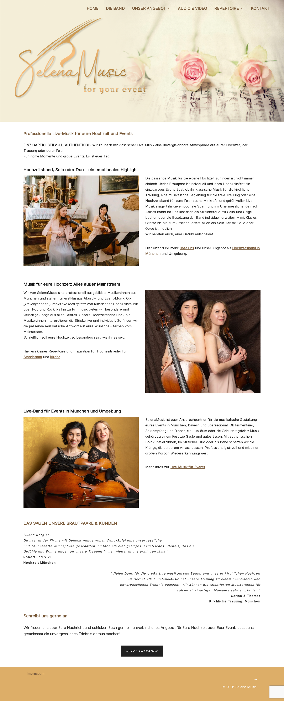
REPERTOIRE (226, 8)
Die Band (115, 8)
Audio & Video (192, 8)
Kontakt (260, 8)
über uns (187, 248)
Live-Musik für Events (187, 467)
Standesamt (32, 357)
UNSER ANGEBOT (149, 8)
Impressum (35, 674)
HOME (93, 8)
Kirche (55, 357)
